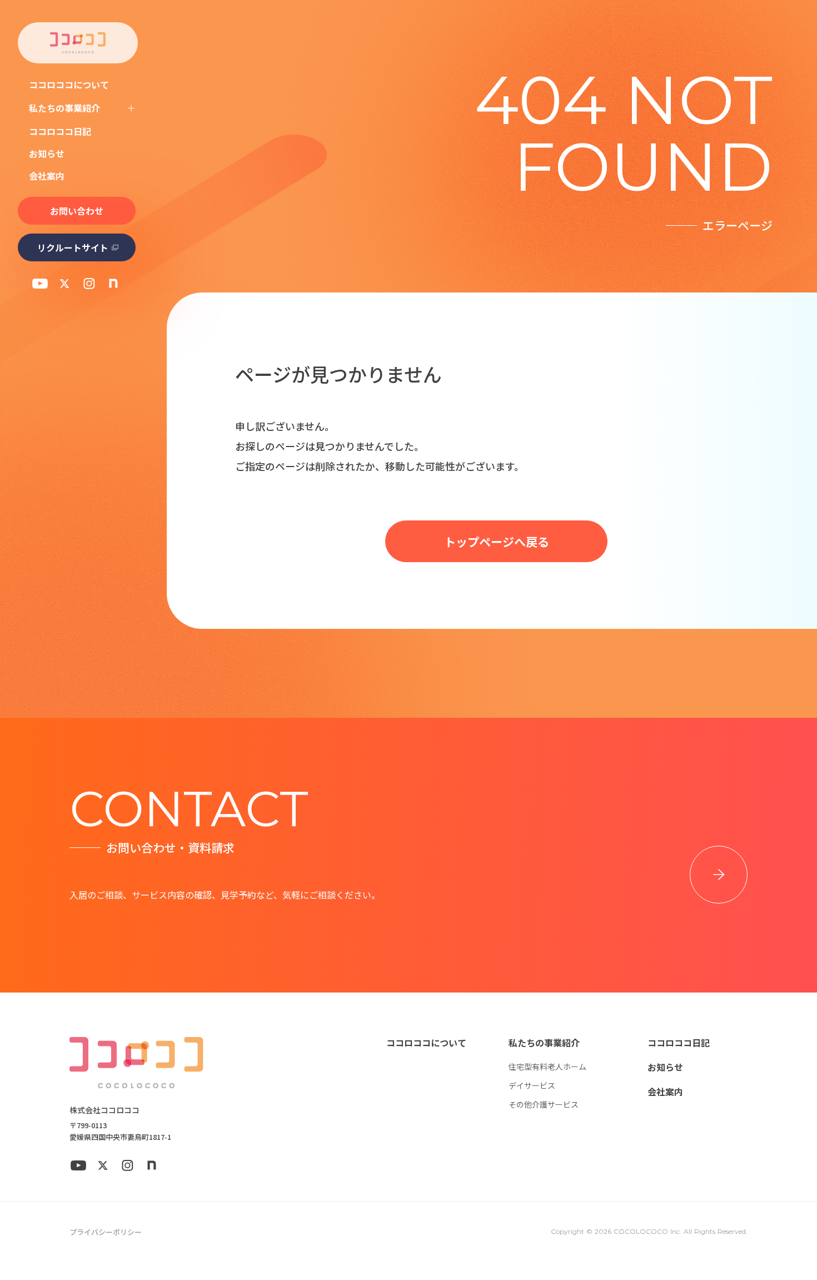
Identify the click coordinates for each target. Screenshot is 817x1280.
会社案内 (46, 175)
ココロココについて (69, 84)
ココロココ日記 (60, 131)
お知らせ (46, 153)
